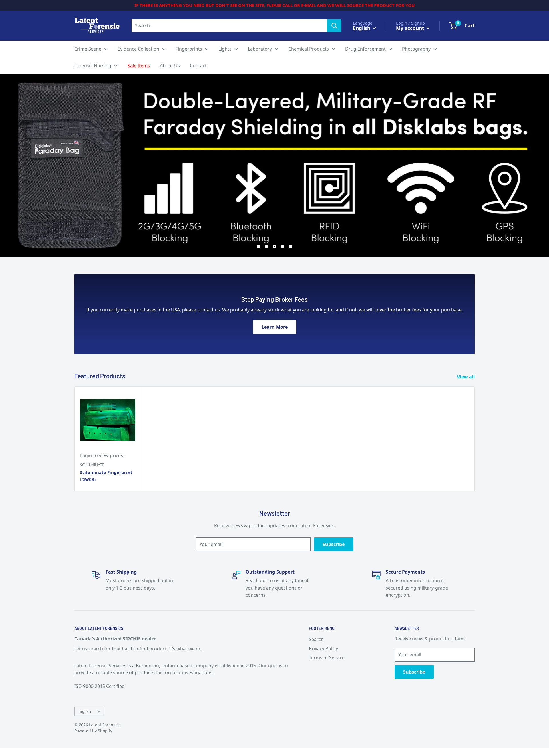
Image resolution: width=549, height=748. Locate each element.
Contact (198, 65)
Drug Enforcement (365, 49)
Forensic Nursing (92, 65)
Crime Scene (87, 49)
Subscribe (334, 544)
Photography (416, 49)
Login (86, 455)
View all (466, 377)
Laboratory (260, 49)
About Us (170, 65)
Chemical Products (308, 49)
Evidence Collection (138, 49)
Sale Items (139, 65)
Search (316, 639)
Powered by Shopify (93, 730)
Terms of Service (327, 657)
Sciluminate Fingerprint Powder (106, 475)
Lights (225, 49)
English (84, 711)
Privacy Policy (323, 648)
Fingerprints (189, 49)
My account (410, 28)
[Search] (334, 25)
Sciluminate (92, 464)
